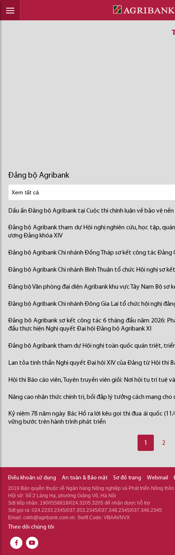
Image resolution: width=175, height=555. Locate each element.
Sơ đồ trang (127, 478)
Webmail (157, 478)
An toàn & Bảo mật (84, 478)
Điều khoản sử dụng (32, 478)
